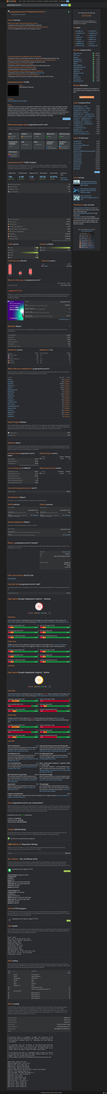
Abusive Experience (19, 522)
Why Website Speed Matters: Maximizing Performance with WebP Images (88, 183)
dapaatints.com (78, 69)
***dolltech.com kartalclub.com (83, 124)
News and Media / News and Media (17, 101)
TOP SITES (24, 1)
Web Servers (51, 134)
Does (25, 803)
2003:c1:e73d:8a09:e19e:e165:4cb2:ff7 (85, 151)
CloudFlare (13, 136)
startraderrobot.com (80, 67)
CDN (10, 134)
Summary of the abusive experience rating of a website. (22, 525)
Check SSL (67, 871)
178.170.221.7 (77, 149)
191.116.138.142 (78, 143)
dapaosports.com (79, 73)
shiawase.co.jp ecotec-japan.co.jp (84, 116)
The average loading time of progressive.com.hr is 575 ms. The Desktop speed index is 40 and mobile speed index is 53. (39, 588)
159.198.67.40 (77, 141)
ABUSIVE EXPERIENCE (54, 1)
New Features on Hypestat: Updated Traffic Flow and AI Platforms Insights (88, 190)
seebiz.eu (10, 398)
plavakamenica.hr (13, 390)
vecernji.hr (11, 381)
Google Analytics (27, 136)
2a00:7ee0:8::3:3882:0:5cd (81, 145)
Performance (13, 152)
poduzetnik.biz (12, 578)
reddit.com (92, 37)
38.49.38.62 (77, 169)
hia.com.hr (11, 410)
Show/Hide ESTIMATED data (85, 208)
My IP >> (97, 172)
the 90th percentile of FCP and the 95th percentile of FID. (52, 622)
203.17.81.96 (77, 167)
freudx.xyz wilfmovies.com (82, 120)
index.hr (10, 379)
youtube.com (93, 31)
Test (69, 920)
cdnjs (11, 138)
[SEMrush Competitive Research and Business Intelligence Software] (15, 291)
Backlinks (14, 326)
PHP (11, 146)
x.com (78, 35)
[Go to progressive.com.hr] (46, 11)
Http (13, 926)
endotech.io (77, 77)
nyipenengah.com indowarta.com (84, 114)
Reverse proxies (64, 134)
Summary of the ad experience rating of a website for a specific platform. (27, 500)
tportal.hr (10, 383)
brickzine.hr (11, 416)
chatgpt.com (80, 41)
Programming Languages (13, 143)
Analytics (24, 134)
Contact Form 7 (65, 146)
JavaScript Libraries (50, 143)
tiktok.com (79, 37)
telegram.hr (11, 386)
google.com (79, 31)
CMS (22, 142)
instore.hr (10, 414)
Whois (13, 1004)
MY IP (67, 1)
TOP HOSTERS (39, 1)
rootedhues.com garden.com (83, 122)
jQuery (50, 146)
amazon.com (92, 35)
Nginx (49, 136)
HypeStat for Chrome (88, 97)
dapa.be (76, 75)
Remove (79, 217)
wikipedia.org (80, 43)
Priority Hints (13, 156)
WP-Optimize (64, 148)
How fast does (24, 584)
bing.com (78, 39)
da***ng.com (77, 79)
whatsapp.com (93, 45)
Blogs (36, 142)
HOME (20, 1)
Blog (52, 1092)
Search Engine (17, 422)
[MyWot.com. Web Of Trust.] (10, 844)
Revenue (14, 443)
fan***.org (76, 55)
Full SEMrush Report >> (64, 319)
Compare (65, 5)
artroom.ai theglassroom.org (83, 118)
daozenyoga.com (78, 81)
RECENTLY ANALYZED (31, 1)
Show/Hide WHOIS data (83, 213)
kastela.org (11, 392)
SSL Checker (22, 859)
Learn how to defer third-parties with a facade (52, 751)
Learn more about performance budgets (50, 780)
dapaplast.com (78, 61)
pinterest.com (80, 45)
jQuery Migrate (52, 148)
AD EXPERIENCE (46, 1)
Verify (17, 908)
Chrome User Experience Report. (17, 622)
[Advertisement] (39, 43)
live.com (91, 43)
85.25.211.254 (40, 73)
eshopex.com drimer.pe (81, 112)
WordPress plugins (62, 143)
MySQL (37, 136)
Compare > (67, 379)
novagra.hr (11, 400)
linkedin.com (92, 39)
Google (17, 829)
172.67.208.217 (78, 159)
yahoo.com (92, 41)
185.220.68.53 (77, 161)
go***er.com (11, 404)
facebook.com (80, 33)
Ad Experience (17, 497)
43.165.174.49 (77, 157)
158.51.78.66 (77, 165)
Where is (23, 543)
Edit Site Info (66, 119)
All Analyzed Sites (45, 1092)
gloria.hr (10, 388)
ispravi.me (10, 394)
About (60, 1092)
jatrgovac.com (12, 408)
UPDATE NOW (86, 15)
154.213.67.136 (77, 153)
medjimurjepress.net (13, 406)
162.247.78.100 (78, 163)
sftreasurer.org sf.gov (80, 106)
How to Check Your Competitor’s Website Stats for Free (89, 197)
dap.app (76, 57)
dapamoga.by (77, 59)
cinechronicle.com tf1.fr (81, 132)
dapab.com (77, 71)
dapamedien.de (78, 65)
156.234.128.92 (78, 147)
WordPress (25, 144)
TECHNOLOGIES (62, 1)
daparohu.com (78, 53)
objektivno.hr (11, 412)
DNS (13, 961)
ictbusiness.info (12, 402)
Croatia (45, 266)
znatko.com (11, 396)
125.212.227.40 (78, 155)
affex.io (76, 63)
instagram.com (93, 33)
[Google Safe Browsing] (9, 838)
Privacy (56, 1092)
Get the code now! (86, 231)
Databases (37, 134)
